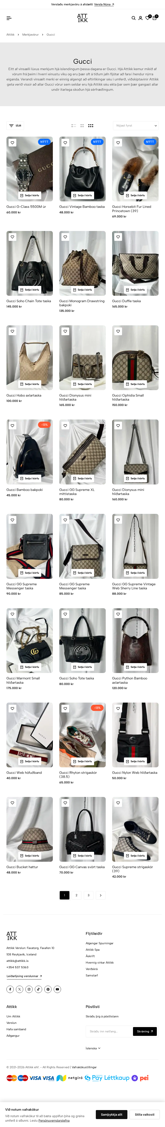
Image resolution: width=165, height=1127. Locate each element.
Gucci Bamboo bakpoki (24, 490)
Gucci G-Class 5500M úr (26, 207)
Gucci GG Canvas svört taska (82, 867)
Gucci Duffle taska (126, 301)
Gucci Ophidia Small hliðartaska (128, 397)
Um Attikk (13, 1016)
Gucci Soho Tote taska (76, 678)
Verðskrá (92, 969)
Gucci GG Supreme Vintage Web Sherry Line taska (134, 586)
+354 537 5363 (17, 967)
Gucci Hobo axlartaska (23, 395)
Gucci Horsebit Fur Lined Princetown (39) (131, 209)
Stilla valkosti (144, 1114)
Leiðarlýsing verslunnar (22, 976)
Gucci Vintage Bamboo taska (82, 207)
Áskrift (90, 956)
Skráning (143, 1031)
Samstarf (92, 975)
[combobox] (93, 1048)
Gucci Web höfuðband (24, 773)
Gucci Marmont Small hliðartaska (23, 680)
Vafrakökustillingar (84, 1067)
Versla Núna (102, 4)
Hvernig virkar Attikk (100, 962)
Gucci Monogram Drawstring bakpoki (82, 303)
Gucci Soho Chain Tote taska (28, 301)
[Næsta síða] (100, 895)
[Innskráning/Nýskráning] (140, 18)
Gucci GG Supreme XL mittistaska (77, 492)
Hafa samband (16, 1029)
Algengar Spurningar (99, 943)
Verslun (11, 1023)
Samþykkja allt (111, 1114)
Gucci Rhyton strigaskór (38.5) (78, 775)
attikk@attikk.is (17, 961)
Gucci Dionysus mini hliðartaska (75, 397)
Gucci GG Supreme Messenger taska (21, 586)
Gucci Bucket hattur (22, 867)
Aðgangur (13, 1036)
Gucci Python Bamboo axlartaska (129, 680)
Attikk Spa (92, 950)
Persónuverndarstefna (54, 1120)
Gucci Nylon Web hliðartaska (134, 773)
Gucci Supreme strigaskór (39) (132, 869)
